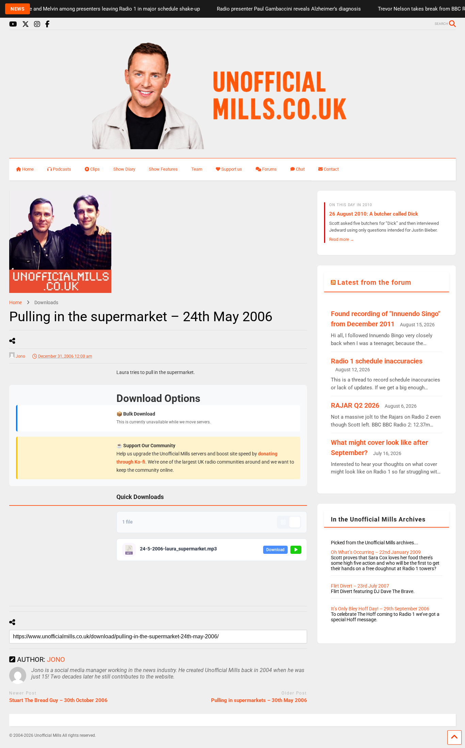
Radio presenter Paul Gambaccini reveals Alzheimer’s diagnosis (280, 9)
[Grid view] (283, 522)
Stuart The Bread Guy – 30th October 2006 (58, 700)
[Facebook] (47, 24)
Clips (95, 169)
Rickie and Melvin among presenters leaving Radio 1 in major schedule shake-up (100, 9)
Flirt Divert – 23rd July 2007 (360, 586)
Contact (331, 169)
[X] (25, 24)
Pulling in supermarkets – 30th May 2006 (259, 700)
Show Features (163, 169)
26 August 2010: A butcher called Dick (373, 214)
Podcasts (62, 169)
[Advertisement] (60, 477)
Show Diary (124, 169)
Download (275, 549)
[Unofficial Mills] (232, 146)
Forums (269, 169)
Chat (300, 169)
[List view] (294, 522)
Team (196, 169)
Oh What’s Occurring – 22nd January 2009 (376, 552)
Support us (231, 169)
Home (28, 169)
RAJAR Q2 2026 (355, 405)
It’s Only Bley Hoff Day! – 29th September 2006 (380, 608)
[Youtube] (13, 24)
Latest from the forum (374, 282)
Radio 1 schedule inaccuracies (376, 361)
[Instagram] (37, 24)
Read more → (341, 239)
